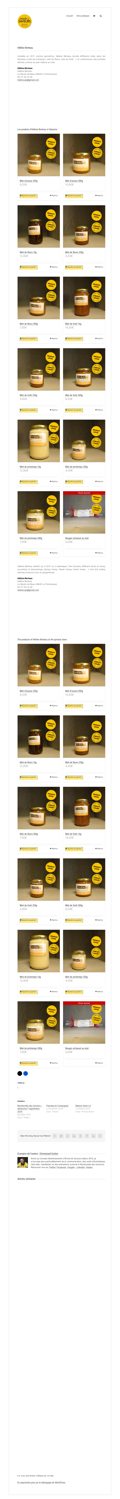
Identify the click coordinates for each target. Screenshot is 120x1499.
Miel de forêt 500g (74, 395)
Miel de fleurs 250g (74, 252)
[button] (101, 16)
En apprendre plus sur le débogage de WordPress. (41, 1482)
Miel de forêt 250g (28, 395)
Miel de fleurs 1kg (28, 252)
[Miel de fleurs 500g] (39, 298)
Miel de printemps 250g (76, 466)
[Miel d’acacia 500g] (84, 155)
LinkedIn (81, 1167)
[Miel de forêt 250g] (39, 369)
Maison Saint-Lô (83, 1105)
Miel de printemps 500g (31, 538)
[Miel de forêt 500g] (84, 369)
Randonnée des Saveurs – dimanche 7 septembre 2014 (29, 1108)
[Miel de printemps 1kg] (39, 441)
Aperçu (55, 195)
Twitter (52, 1167)
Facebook (61, 1167)
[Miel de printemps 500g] (39, 512)
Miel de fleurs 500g (29, 323)
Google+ (71, 1167)
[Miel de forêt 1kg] (84, 298)
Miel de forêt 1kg (73, 323)
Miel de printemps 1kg (30, 466)
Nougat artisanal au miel (77, 538)
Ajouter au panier (29, 195)
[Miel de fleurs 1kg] (39, 226)
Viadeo (89, 1167)
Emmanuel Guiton (49, 1153)
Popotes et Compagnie (57, 1105)
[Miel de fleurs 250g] (84, 226)
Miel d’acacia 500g (74, 180)
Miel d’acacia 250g (28, 180)
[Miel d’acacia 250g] (39, 155)
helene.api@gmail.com (28, 80)
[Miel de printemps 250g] (84, 441)
